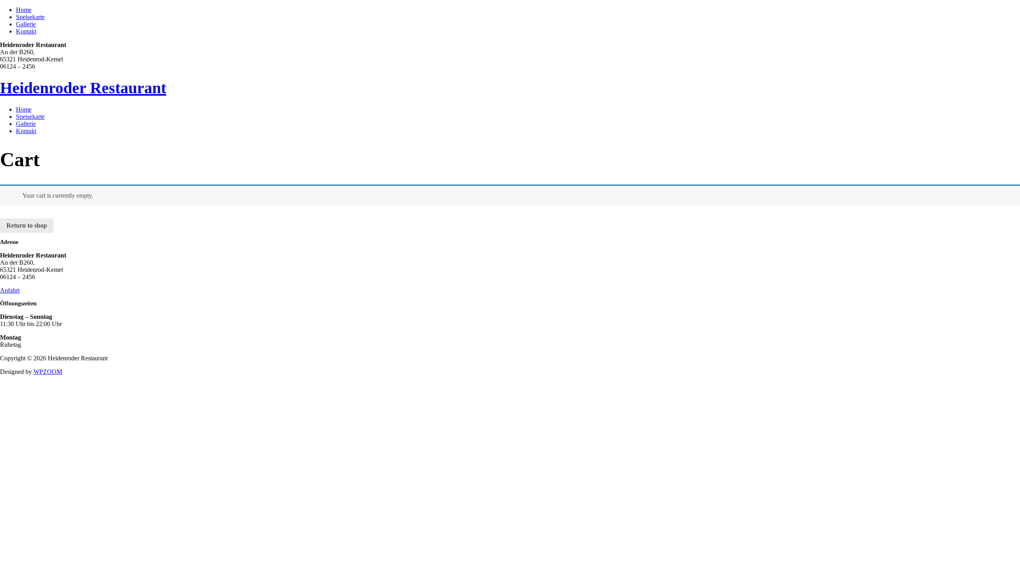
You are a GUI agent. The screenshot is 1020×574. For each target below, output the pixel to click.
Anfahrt (10, 290)
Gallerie (26, 24)
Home (23, 9)
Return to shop (26, 225)
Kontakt (26, 31)
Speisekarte (30, 17)
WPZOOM (47, 371)
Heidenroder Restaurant (83, 88)
